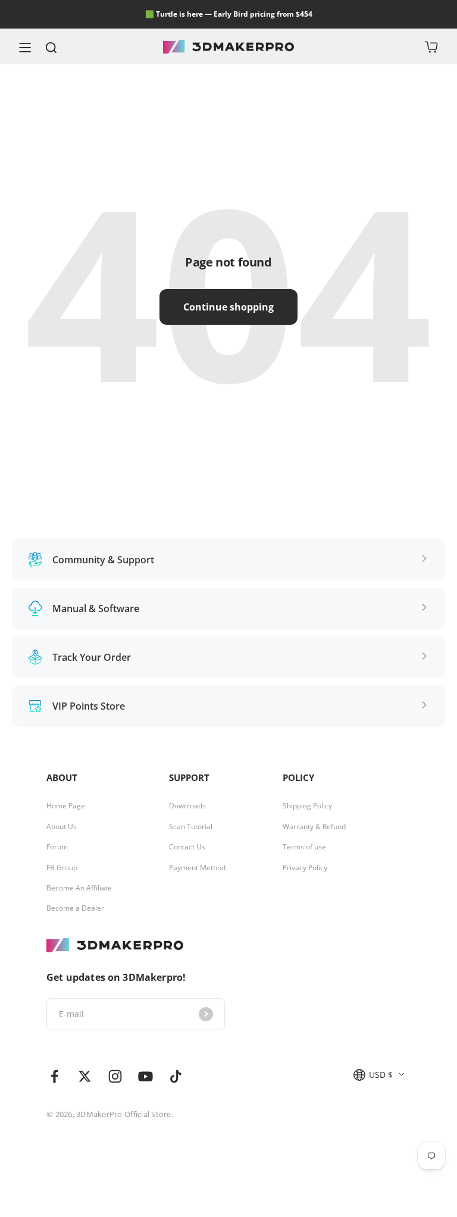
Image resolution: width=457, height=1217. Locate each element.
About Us (61, 827)
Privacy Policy (305, 868)
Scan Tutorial (190, 827)
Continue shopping (228, 306)
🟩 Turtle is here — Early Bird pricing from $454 (228, 14)
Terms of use (304, 847)
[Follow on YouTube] (145, 1076)
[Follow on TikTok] (176, 1076)
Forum (57, 847)
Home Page (65, 806)
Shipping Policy (307, 806)
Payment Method (197, 868)
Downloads (187, 806)
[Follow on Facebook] (54, 1076)
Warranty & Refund (314, 827)
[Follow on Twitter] (85, 1076)
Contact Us (187, 847)
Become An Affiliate (79, 888)
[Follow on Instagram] (115, 1076)
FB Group (61, 868)
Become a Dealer (75, 908)
